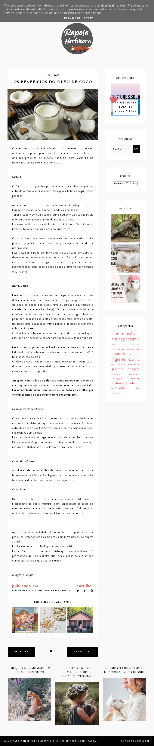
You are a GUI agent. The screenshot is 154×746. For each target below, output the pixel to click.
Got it (88, 18)
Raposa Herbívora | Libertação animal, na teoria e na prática (54, 741)
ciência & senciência (125, 349)
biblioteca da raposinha (125, 344)
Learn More (71, 18)
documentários (130, 364)
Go (136, 149)
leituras (115, 374)
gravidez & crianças (125, 369)
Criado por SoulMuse (135, 741)
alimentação (123, 334)
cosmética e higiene (27, 591)
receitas (135, 378)
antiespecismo (125, 339)
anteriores (82, 652)
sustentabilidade (57, 591)
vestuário (118, 388)
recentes (21, 652)
